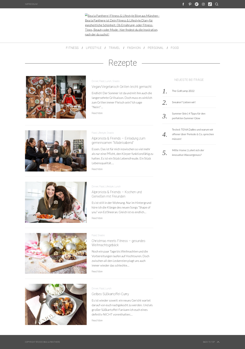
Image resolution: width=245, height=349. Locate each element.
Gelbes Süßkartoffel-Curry (110, 294)
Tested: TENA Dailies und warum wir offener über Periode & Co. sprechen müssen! (193, 134)
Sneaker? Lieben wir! (184, 102)
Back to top (209, 342)
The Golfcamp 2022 (183, 90)
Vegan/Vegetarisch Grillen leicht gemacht (122, 87)
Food (101, 81)
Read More (97, 113)
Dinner (95, 81)
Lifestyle (102, 133)
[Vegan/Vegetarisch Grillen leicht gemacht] (56, 97)
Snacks (116, 81)
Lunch (108, 81)
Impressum (31, 4)
